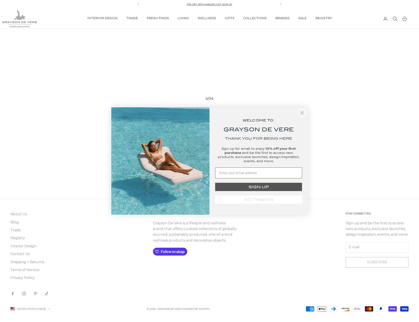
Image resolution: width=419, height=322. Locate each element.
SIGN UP (259, 187)
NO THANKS (258, 199)
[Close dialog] (302, 113)
